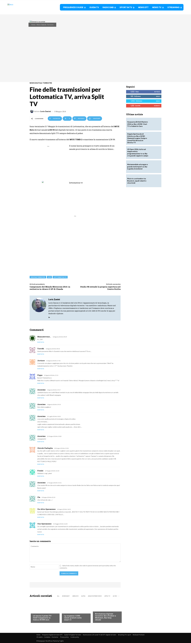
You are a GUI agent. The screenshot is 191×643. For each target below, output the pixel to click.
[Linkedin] (49, 316)
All (58, 596)
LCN (49, 277)
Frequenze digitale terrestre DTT (52, 635)
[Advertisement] (48, 162)
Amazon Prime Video (95, 596)
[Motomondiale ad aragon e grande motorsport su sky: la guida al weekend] (155, 166)
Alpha (83, 596)
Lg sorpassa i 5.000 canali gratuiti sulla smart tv (72, 618)
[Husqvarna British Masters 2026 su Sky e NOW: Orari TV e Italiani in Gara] (155, 124)
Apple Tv (107, 596)
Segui (158, 96)
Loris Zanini (45, 111)
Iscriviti (157, 105)
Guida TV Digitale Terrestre (72, 635)
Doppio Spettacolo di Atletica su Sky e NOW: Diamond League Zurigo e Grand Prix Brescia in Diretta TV (137, 138)
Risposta (40, 342)
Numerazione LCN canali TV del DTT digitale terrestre (99, 635)
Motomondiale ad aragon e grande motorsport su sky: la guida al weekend (137, 166)
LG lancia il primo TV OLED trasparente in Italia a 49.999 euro (42, 618)
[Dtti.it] (21, 7)
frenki (40, 471)
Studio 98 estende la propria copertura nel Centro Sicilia (100, 287)
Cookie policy (74, 637)
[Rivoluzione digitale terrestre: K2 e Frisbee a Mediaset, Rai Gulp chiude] (106, 611)
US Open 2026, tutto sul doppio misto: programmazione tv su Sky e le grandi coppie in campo (137, 152)
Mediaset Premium (138, 635)
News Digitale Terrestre (45, 25)
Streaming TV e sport (124, 635)
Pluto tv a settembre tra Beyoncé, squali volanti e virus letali (136, 181)
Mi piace (157, 92)
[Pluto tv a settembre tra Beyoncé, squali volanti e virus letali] (155, 180)
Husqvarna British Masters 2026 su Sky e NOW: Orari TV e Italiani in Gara (137, 124)
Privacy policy (64, 637)
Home (33, 25)
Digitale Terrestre (38, 277)
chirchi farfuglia (45, 448)
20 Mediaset (66, 596)
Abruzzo (75, 596)
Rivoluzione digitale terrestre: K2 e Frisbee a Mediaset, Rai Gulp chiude (105, 617)
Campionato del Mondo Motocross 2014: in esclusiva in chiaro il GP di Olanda (50, 287)
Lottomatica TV (60, 277)
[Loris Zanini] (32, 111)
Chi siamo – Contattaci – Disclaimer (47, 637)
